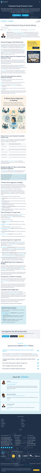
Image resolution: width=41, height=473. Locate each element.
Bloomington (23, 420)
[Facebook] (1, 447)
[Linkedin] (11, 447)
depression (10, 248)
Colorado (2, 426)
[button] (39, 2)
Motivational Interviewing (6, 224)
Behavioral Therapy (8, 221)
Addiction (4, 8)
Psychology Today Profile (10, 384)
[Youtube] (5, 447)
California (22, 423)
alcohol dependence (20, 253)
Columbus (22, 426)
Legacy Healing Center (17, 32)
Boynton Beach (3, 423)
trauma (10, 192)
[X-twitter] (9, 447)
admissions (20, 354)
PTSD (13, 248)
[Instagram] (3, 447)
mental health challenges (20, 248)
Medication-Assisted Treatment (6, 228)
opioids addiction (7, 253)
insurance (11, 354)
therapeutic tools (10, 216)
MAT (13, 68)
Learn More (33, 57)
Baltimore (2, 420)
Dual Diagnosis (4, 247)
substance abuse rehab (24, 34)
